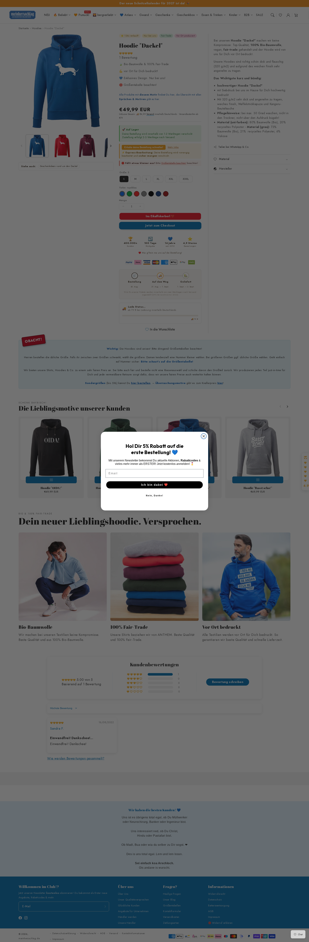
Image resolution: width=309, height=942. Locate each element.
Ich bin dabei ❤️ (154, 484)
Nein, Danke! (154, 495)
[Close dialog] (203, 436)
